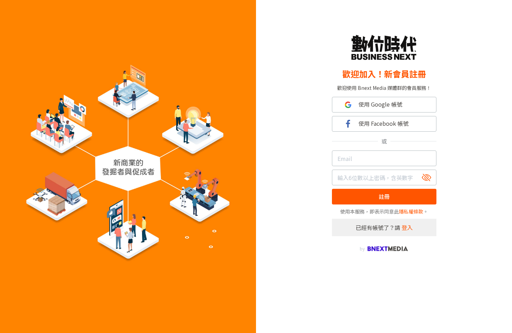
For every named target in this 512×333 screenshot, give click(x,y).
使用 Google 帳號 (380, 104)
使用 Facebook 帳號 (383, 123)
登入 (407, 227)
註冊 (384, 196)
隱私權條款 (411, 211)
